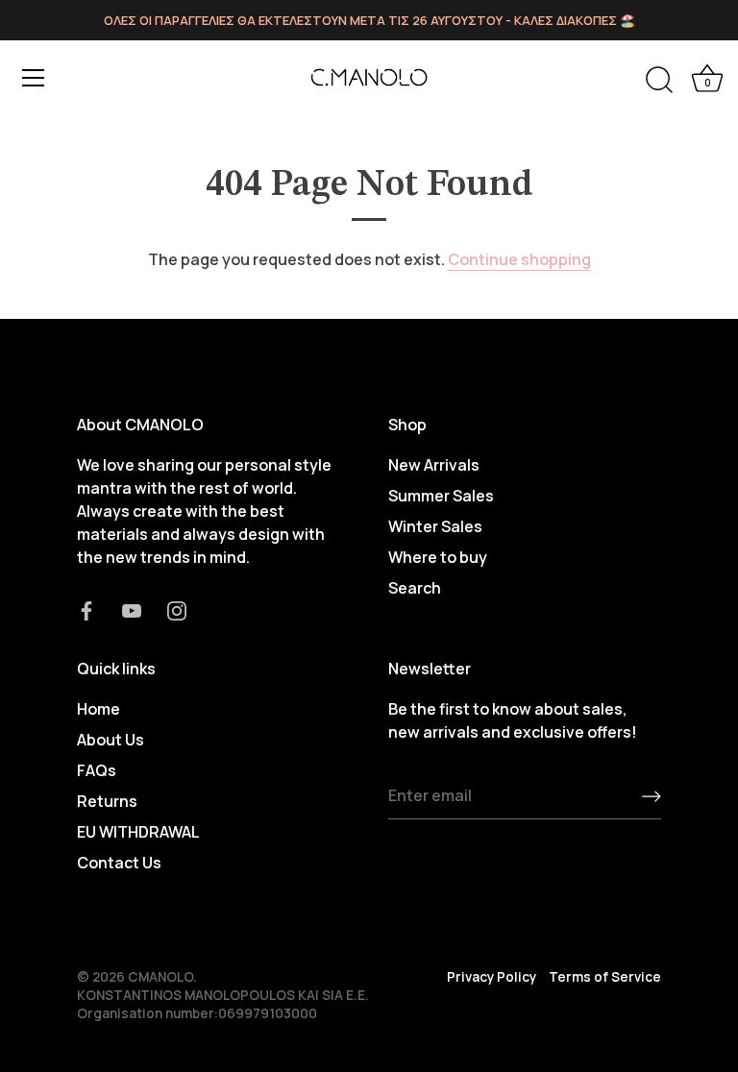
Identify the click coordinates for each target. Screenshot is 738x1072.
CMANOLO (160, 977)
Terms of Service (605, 977)
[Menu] (33, 78)
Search (414, 587)
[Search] (659, 81)
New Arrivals (434, 464)
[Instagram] (176, 609)
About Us (110, 739)
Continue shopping (519, 259)
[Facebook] (86, 609)
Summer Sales (441, 495)
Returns (107, 801)
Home (98, 708)
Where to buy (437, 557)
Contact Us (119, 862)
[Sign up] (651, 796)
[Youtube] (131, 609)
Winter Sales (435, 526)
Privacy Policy (491, 977)
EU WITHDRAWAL (138, 831)
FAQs (96, 770)
